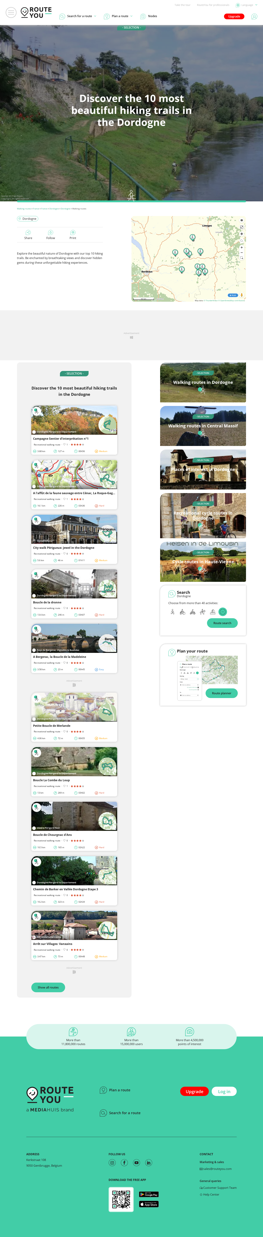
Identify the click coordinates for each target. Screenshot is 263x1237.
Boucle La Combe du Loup (51, 780)
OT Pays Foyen (16, 196)
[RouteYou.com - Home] (36, 12)
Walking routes (24, 208)
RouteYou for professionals (213, 5)
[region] (189, 259)
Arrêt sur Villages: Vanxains (52, 944)
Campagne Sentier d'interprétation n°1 (61, 439)
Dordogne (54, 208)
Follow (50, 238)
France (36, 208)
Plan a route (119, 1090)
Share (28, 238)
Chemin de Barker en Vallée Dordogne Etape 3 (65, 889)
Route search (222, 623)
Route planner (221, 693)
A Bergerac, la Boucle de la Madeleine (59, 657)
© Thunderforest (211, 300)
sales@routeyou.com (217, 1169)
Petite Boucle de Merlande (51, 726)
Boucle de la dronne (47, 602)
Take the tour (183, 5)
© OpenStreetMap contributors (231, 300)
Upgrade (234, 16)
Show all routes (48, 987)
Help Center (211, 1194)
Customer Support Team (220, 1188)
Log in (224, 1091)
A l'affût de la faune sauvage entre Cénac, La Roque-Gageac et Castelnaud (85, 493)
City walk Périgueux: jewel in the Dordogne (63, 548)
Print (73, 238)
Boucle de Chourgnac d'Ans (52, 835)
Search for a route (125, 1112)
